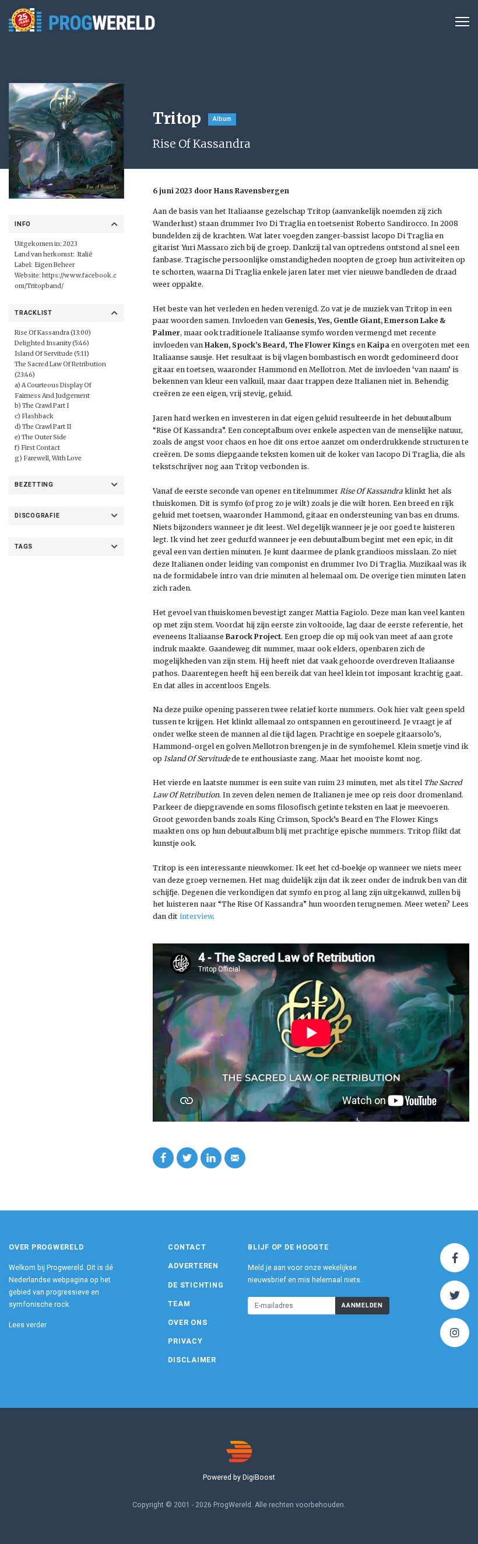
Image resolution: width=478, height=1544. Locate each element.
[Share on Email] (234, 1157)
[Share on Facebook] (163, 1157)
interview (196, 916)
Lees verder (28, 1325)
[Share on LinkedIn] (211, 1157)
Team (179, 1304)
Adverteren (193, 1266)
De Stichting (195, 1285)
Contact (187, 1247)
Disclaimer (192, 1360)
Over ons (187, 1323)
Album (222, 119)
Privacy (185, 1341)
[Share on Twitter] (187, 1157)
